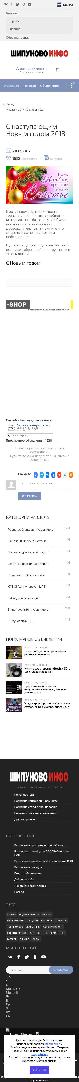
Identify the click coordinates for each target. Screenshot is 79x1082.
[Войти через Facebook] (53, 475)
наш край (50, 932)
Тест (62, 932)
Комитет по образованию (26, 575)
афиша (24, 939)
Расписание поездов (28, 867)
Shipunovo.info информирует (29, 609)
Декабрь (32, 109)
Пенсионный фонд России (27, 541)
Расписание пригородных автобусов (39, 845)
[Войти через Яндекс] (59, 475)
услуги (11, 914)
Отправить (29, 496)
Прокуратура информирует (28, 552)
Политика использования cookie (35, 807)
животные (33, 926)
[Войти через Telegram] (42, 475)
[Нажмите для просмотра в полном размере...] (39, 185)
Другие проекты (25, 819)
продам (33, 920)
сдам (36, 939)
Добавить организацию (30, 885)
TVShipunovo (15, 926)
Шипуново (47, 920)
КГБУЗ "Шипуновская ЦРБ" (27, 586)
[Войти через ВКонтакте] (47, 475)
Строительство (17, 932)
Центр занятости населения (28, 563)
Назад (10, 104)
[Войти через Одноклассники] (71, 475)
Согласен (39, 1069)
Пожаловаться (24, 794)
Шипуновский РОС (21, 621)
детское (35, 932)
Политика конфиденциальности (36, 800)
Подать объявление (27, 873)
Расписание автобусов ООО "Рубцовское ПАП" (42, 853)
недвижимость (29, 914)
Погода (19, 891)
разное (46, 914)
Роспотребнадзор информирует (31, 529)
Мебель (12, 939)
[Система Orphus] (30, 430)
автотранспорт (53, 926)
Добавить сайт (24, 879)
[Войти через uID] (36, 475)
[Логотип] (39, 53)
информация (15, 920)
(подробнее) (52, 1043)
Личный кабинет (32, 69)
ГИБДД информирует (24, 598)
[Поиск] (58, 70)
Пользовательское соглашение (35, 813)
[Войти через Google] (65, 475)
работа (62, 920)
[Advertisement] (39, 363)
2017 (21, 109)
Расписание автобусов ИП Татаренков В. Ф (43, 861)
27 (41, 109)
